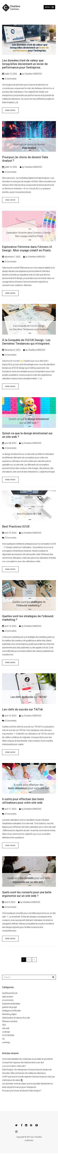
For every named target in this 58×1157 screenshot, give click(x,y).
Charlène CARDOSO (33, 74)
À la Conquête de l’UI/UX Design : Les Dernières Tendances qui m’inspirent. (26, 341)
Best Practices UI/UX (16, 526)
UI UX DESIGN (8, 1035)
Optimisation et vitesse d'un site (16, 1018)
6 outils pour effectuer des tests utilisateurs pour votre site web (23, 800)
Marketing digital (9, 1014)
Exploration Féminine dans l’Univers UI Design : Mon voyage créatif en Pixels (27, 248)
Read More (10, 110)
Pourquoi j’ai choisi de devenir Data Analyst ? (21, 1091)
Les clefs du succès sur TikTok (22, 709)
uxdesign (6, 1042)
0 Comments (10, 79)
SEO (4, 1025)
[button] (49, 7)
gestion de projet (9, 1007)
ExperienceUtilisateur (11, 1004)
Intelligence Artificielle (11, 1011)
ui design (6, 1032)
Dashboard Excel (9, 993)
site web (5, 1028)
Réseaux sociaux (9, 1021)
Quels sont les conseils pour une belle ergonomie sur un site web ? (26, 894)
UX (3, 1039)
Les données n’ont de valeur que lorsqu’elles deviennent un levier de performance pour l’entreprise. (25, 64)
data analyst (7, 996)
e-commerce (8, 1000)
